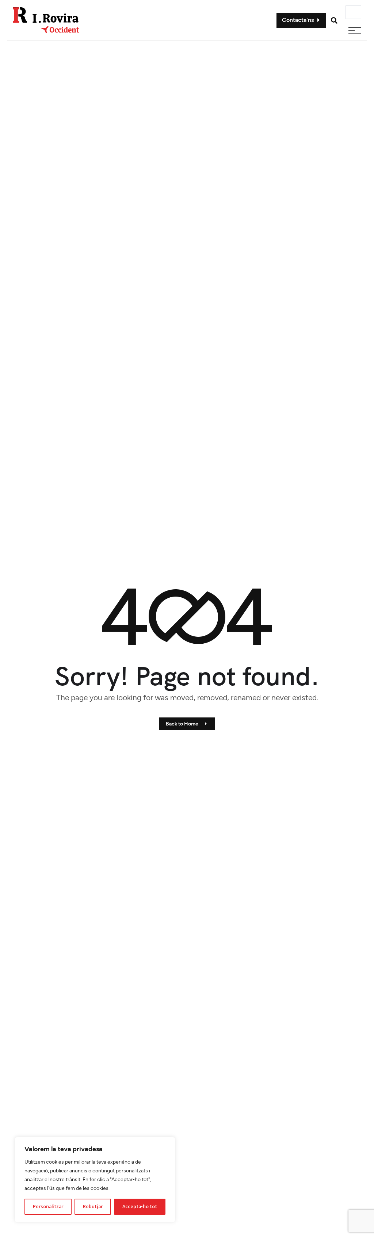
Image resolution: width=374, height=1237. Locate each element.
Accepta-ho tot (139, 1206)
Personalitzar (48, 1206)
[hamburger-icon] (353, 12)
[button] (334, 20)
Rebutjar (93, 1206)
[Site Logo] (46, 20)
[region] (95, 1179)
